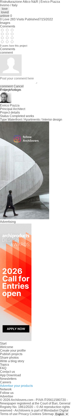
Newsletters (8, 378)
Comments (7, 26)
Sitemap (48, 414)
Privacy (23, 414)
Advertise (6, 396)
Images (5, 22)
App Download (10, 375)
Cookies (35, 414)
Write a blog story (12, 361)
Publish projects (11, 354)
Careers (5, 382)
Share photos (9, 357)
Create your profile (13, 350)
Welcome (6, 347)
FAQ (3, 368)
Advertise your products (16, 385)
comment (6, 86)
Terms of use (9, 414)
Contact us (7, 371)
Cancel (19, 86)
